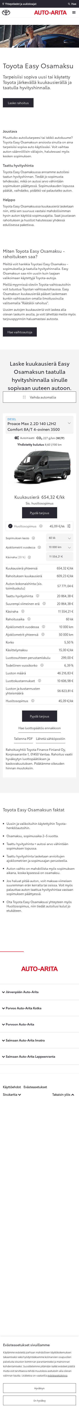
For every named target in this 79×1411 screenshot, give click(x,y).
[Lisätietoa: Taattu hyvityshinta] (38, 596)
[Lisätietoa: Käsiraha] (29, 557)
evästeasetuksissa (57, 1375)
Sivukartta (10, 1094)
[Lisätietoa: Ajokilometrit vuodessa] (39, 547)
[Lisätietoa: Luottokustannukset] (39, 681)
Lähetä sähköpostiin (50, 738)
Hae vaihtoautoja (19, 332)
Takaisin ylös (61, 1094)
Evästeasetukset (35, 1086)
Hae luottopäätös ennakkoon (39, 728)
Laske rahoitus (18, 102)
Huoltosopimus (25, 526)
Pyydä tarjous (39, 512)
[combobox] (39, 425)
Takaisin (40, 21)
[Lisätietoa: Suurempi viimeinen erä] (44, 603)
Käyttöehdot (12, 1086)
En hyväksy (40, 1400)
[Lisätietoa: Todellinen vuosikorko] (42, 665)
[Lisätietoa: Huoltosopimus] (41, 526)
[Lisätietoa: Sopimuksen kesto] (33, 538)
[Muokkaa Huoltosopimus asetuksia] (69, 526)
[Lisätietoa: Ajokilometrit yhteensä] (43, 634)
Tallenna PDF (23, 738)
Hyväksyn (39, 1388)
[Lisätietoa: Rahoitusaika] (29, 619)
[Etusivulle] (51, 12)
